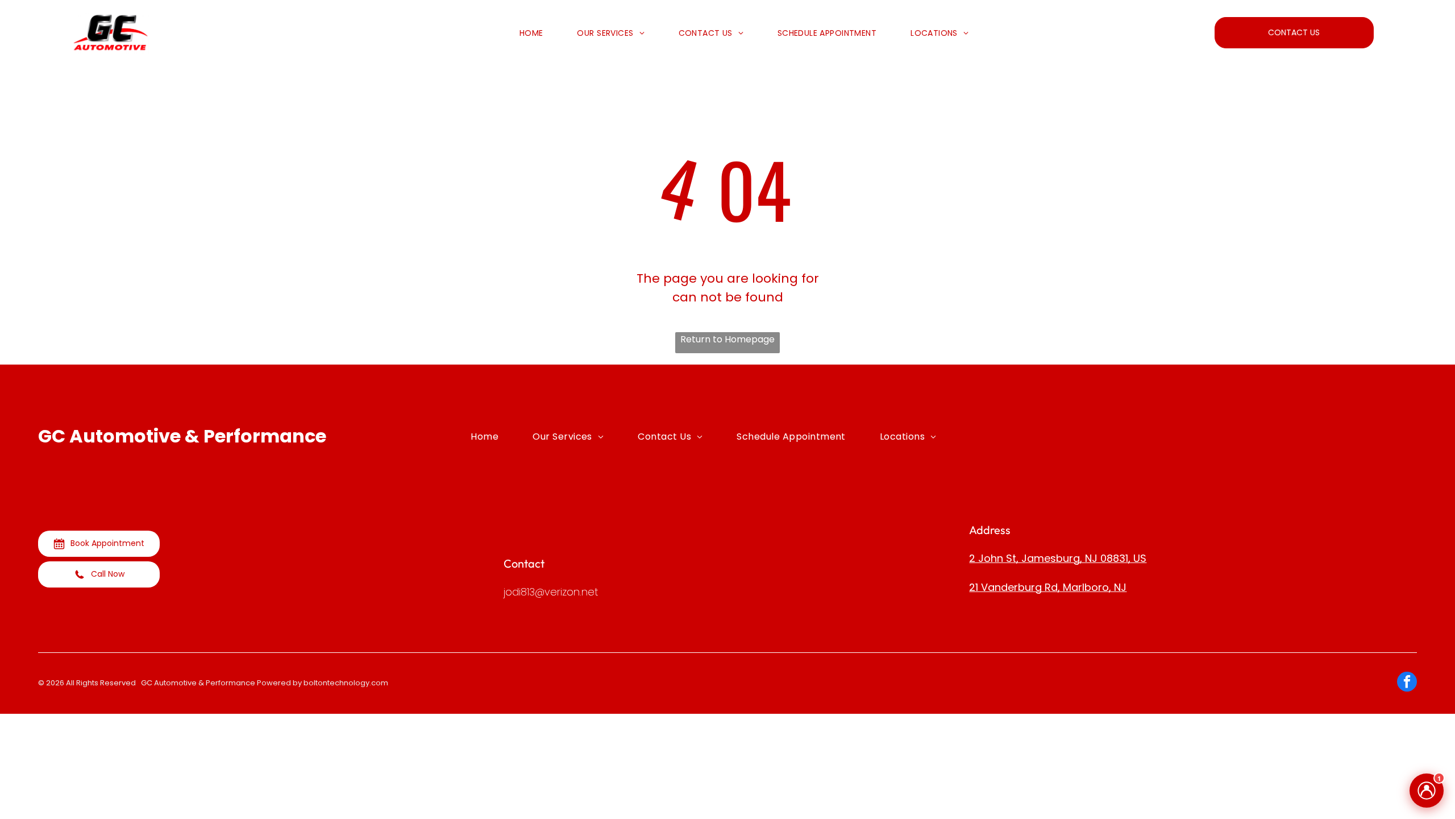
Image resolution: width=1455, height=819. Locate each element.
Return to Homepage (727, 339)
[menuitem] (514, 33)
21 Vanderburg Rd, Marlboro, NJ (1047, 587)
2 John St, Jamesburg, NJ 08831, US (1057, 558)
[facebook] (1407, 683)
